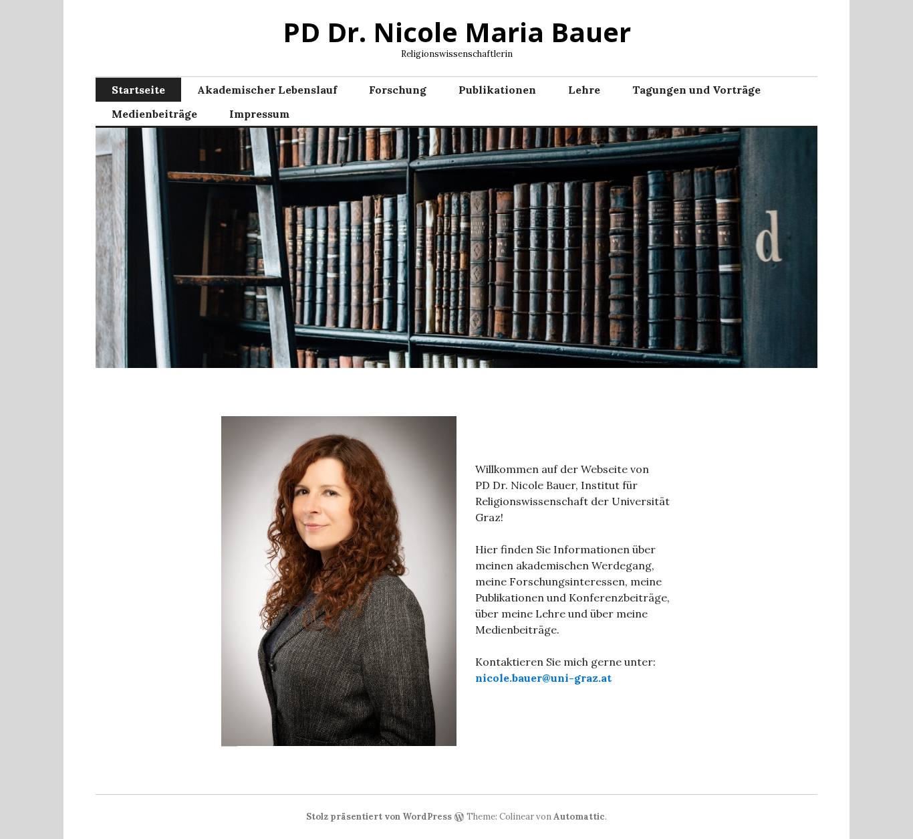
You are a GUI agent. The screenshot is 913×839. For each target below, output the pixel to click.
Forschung (397, 89)
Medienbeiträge (154, 113)
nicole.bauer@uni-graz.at (543, 677)
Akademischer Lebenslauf (267, 89)
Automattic (579, 816)
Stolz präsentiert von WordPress (379, 816)
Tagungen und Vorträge (696, 89)
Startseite (138, 89)
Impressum (259, 113)
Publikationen (497, 89)
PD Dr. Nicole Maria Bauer (457, 31)
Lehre (584, 89)
